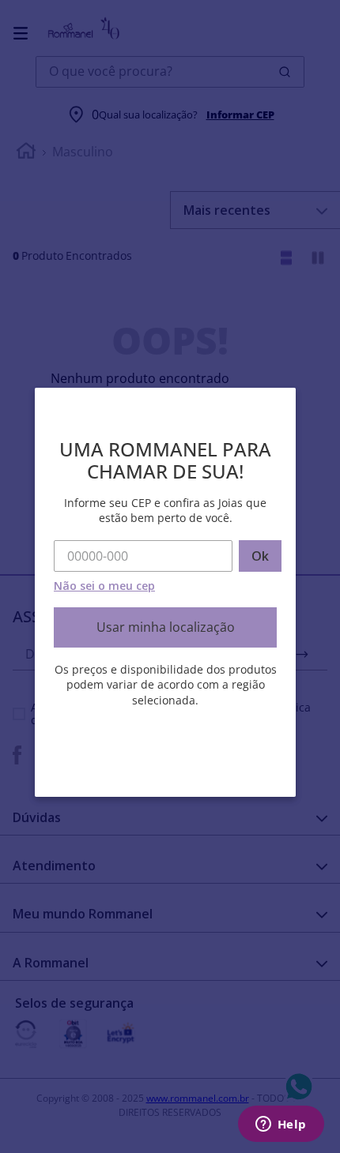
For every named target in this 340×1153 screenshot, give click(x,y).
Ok (260, 556)
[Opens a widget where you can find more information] (280, 1125)
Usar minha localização (165, 627)
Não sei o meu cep (104, 585)
